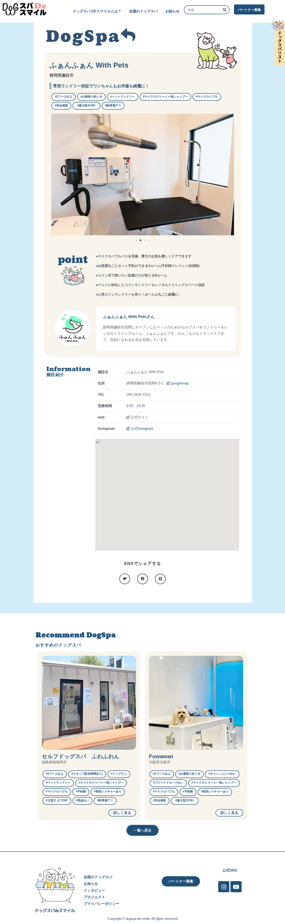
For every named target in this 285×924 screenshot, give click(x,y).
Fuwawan (161, 756)
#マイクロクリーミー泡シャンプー (165, 96)
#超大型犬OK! (87, 105)
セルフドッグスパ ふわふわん (81, 756)
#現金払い (82, 800)
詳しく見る (122, 813)
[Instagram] (223, 886)
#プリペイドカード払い (168, 782)
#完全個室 (61, 105)
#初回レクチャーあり (108, 791)
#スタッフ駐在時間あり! (87, 773)
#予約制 (81, 791)
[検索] (224, 10)
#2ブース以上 (63, 96)
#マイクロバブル (207, 96)
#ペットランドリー (122, 96)
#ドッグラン (119, 773)
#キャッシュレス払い (222, 773)
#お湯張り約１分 (91, 96)
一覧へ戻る (142, 830)
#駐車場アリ (113, 105)
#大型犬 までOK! (57, 800)
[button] (56, 175)
